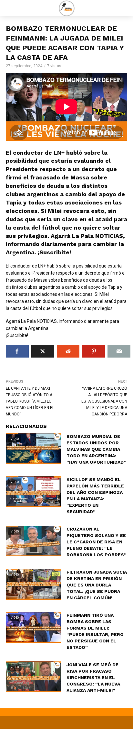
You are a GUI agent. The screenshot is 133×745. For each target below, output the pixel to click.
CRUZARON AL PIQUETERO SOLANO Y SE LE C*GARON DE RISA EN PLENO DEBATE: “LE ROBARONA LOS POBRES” (96, 541)
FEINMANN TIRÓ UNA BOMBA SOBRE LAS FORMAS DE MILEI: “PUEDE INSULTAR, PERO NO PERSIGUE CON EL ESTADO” (95, 631)
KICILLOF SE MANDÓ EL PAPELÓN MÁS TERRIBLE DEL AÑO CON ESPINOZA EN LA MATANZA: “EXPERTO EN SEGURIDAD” (95, 495)
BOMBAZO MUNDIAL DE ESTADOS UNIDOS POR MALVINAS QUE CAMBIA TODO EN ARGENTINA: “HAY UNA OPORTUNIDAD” (96, 449)
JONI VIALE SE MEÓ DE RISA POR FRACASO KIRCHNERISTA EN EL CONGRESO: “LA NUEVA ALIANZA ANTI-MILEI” (93, 677)
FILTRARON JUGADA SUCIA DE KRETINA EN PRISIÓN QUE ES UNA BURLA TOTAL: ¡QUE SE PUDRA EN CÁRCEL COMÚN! (96, 584)
